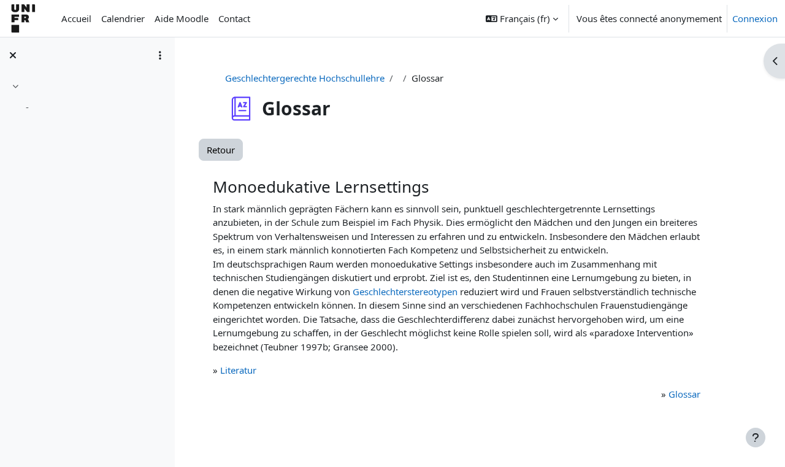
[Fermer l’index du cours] (13, 55)
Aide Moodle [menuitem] (182, 18)
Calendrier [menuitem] (123, 18)
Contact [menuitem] (234, 18)
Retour (221, 150)
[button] (522, 18)
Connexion (755, 18)
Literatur (238, 370)
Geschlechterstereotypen (405, 291)
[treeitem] (87, 98)
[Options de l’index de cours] (160, 55)
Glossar (684, 394)
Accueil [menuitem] (76, 18)
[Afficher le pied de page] (755, 437)
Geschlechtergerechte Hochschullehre (305, 78)
